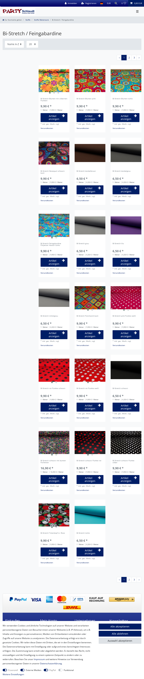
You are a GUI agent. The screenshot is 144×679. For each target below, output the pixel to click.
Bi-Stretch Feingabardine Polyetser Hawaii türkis (51, 245)
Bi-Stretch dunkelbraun (86, 171)
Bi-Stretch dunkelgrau (121, 171)
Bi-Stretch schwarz (120, 388)
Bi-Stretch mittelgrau (49, 316)
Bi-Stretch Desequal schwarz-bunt (53, 172)
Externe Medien (33, 670)
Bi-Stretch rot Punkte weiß (88, 388)
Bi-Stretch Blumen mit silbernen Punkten (54, 100)
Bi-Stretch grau (83, 244)
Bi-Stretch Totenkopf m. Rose (53, 533)
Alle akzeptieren (119, 626)
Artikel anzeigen (54, 117)
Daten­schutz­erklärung (51, 663)
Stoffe (27, 20)
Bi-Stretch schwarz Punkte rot (89, 461)
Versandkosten (47, 128)
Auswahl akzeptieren (120, 640)
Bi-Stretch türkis (83, 533)
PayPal (52, 670)
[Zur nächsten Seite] (139, 57)
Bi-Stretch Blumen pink (86, 99)
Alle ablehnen (120, 633)
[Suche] (116, 3)
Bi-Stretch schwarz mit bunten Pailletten (53, 462)
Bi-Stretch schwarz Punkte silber (123, 462)
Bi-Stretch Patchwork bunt (87, 316)
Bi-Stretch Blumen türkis (123, 99)
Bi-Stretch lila (118, 244)
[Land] (101, 3)
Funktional (69, 670)
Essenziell (13, 670)
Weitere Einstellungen (13, 674)
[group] (54, 80)
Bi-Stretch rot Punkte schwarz (53, 388)
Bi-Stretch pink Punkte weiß (124, 316)
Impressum (39, 659)
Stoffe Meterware (41, 20)
